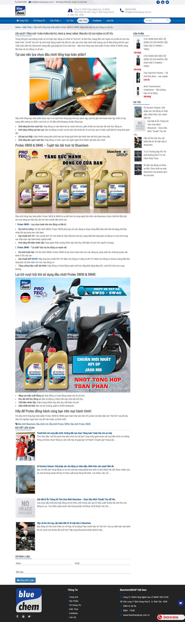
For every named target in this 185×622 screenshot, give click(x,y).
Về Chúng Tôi (39, 20)
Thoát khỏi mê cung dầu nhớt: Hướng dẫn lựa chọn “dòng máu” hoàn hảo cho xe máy (74, 433)
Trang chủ (73, 597)
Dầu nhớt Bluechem (26, 424)
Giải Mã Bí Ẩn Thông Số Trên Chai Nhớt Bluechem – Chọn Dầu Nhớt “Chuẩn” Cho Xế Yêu (76, 499)
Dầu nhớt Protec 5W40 (80, 424)
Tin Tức (69, 20)
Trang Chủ (23, 20)
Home (17, 27)
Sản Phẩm (55, 20)
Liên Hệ (109, 20)
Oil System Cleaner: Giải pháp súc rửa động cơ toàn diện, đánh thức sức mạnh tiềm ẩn (75, 466)
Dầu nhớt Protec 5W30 (59, 424)
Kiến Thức (83, 20)
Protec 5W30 (23, 224)
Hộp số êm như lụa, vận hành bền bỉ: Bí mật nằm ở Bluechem (64, 523)
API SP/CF (33, 259)
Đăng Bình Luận (26, 580)
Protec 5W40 (23, 247)
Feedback (97, 20)
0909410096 (170, 617)
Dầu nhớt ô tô (42, 424)
